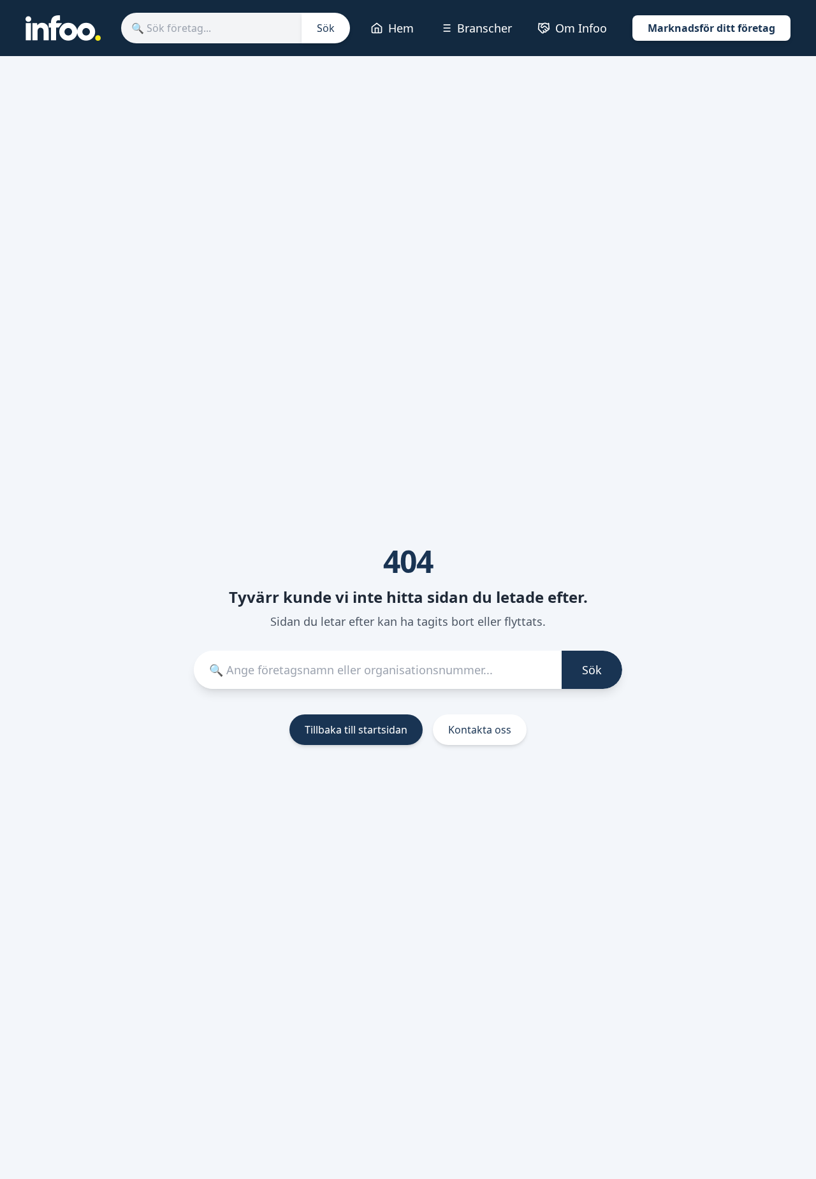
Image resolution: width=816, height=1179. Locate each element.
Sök (326, 28)
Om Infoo (581, 28)
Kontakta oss (479, 730)
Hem (401, 28)
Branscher (484, 28)
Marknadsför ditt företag (711, 28)
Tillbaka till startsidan (356, 730)
